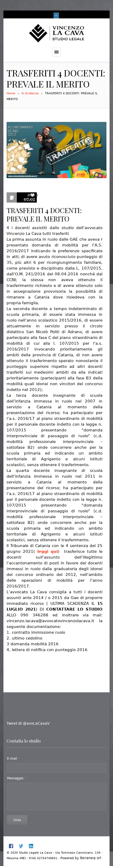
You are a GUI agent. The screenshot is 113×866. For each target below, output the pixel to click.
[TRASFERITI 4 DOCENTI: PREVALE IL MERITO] (56, 152)
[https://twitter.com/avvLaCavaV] (21, 846)
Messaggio (16, 778)
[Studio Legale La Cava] (56, 33)
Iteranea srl (90, 858)
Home (11, 93)
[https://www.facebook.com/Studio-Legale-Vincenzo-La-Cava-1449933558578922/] (11, 846)
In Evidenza (30, 93)
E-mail (13, 758)
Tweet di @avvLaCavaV (28, 723)
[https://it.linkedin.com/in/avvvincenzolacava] (31, 846)
